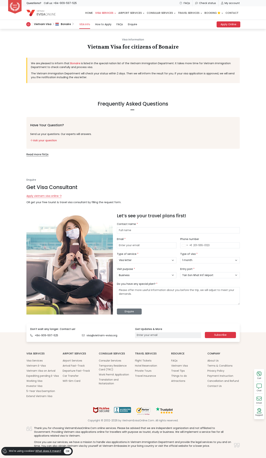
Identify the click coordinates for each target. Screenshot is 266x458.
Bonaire (65, 24)
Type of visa (189, 254)
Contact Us (214, 386)
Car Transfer (71, 376)
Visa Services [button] (104, 13)
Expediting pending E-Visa (42, 376)
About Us (213, 360)
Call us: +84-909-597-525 (60, 3)
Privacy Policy (215, 371)
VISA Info (84, 24)
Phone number (189, 239)
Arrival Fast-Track (74, 365)
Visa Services (34, 360)
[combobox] (186, 245)
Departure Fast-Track (76, 371)
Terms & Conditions (220, 365)
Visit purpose (126, 269)
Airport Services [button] (130, 13)
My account (232, 3)
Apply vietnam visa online (42, 196)
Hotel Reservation (146, 365)
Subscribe (220, 335)
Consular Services (110, 360)
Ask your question (44, 140)
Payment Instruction (220, 376)
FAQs (187, 3)
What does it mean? (48, 451)
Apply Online (228, 24)
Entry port (187, 269)
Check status (207, 3)
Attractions (178, 381)
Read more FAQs (37, 154)
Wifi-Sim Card (71, 381)
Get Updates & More (148, 329)
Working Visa (34, 381)
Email (121, 239)
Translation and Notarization (109, 381)
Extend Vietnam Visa (39, 396)
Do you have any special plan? (137, 284)
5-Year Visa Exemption (40, 391)
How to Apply (103, 24)
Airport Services (72, 360)
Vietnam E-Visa (36, 365)
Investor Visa (34, 386)
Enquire (132, 24)
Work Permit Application (114, 374)
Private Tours (143, 371)
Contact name (127, 224)
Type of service (127, 254)
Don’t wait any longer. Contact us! (52, 329)
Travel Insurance (145, 376)
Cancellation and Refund (223, 381)
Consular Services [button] (160, 13)
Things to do (179, 376)
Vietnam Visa (42, 24)
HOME (89, 13)
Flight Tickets (143, 360)
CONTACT (231, 13)
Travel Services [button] (188, 13)
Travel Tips (178, 371)
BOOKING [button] (211, 13)
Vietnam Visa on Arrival (40, 371)
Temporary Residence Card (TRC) (113, 367)
